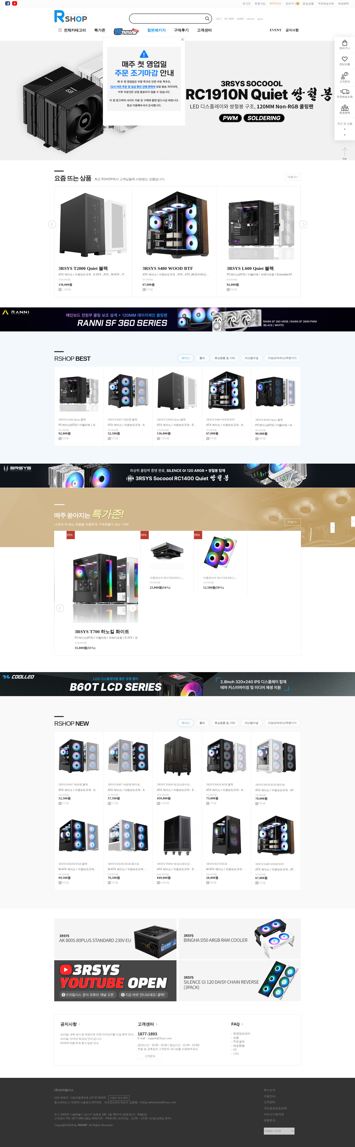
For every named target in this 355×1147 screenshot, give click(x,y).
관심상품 (344, 64)
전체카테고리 (75, 30)
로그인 (247, 3)
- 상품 (235, 1037)
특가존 (99, 30)
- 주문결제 (238, 1041)
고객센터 (204, 30)
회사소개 (269, 1090)
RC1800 (229, 18)
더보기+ (293, 177)
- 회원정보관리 (240, 1033)
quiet (260, 18)
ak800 (240, 18)
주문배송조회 (326, 3)
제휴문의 (269, 1120)
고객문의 (150, 1056)
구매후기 (181, 30)
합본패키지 (156, 30)
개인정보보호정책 (275, 1108)
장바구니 (291, 3)
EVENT (275, 30)
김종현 (133, 1102)
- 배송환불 (238, 1045)
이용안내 (269, 1096)
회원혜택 (343, 3)
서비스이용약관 (274, 1114)
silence (251, 18)
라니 (219, 18)
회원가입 (260, 3)
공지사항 (292, 30)
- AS (234, 1049)
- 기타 (235, 1053)
